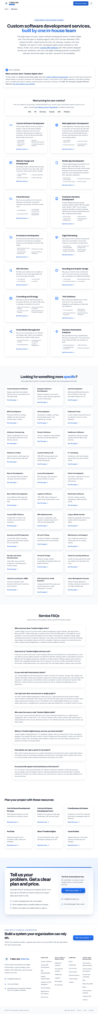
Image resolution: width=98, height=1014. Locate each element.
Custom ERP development (45, 966)
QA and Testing (43, 535)
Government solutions (59, 970)
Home (6, 9)
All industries (59, 985)
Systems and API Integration (18, 535)
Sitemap (91, 1010)
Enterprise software (58, 964)
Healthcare (58, 974)
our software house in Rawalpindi (46, 107)
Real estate (58, 981)
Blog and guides (88, 983)
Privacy (79, 1010)
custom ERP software (49, 48)
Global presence (74, 975)
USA (29, 112)
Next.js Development (15, 473)
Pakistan (67, 112)
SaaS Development (75, 389)
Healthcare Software (76, 432)
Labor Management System (78, 578)
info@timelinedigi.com (71, 899)
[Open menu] (91, 3)
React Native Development (17, 494)
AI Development (43, 412)
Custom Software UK (45, 453)
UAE (59, 112)
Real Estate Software (76, 494)
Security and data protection (87, 964)
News (84, 987)
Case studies (73, 972)
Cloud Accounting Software (78, 556)
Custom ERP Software (15, 514)
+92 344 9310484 (13, 984)
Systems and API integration (46, 983)
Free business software (87, 992)
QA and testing (45, 988)
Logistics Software (44, 494)
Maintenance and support (45, 992)
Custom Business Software (17, 389)
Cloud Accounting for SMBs (17, 578)
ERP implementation (45, 972)
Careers (71, 982)
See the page (11, 400)
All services (44, 997)
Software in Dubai (14, 453)
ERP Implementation (44, 514)
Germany (43, 112)
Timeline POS (87, 996)
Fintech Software (44, 432)
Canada (51, 112)
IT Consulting (73, 453)
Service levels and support (87, 970)
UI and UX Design (43, 556)
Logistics (57, 978)
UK (35, 112)
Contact (85, 1000)
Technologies (73, 979)
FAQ (84, 980)
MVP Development (14, 412)
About (70, 961)
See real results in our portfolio (23, 84)
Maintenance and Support (78, 535)
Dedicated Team (74, 412)
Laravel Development (45, 473)
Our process (73, 968)
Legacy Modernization (76, 514)
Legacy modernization (45, 978)
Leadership (72, 965)
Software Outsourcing (15, 432)
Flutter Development (76, 473)
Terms (85, 1010)
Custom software (46, 961)
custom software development (57, 77)
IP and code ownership (86, 976)
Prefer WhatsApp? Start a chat (74, 904)
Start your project (81, 3)
